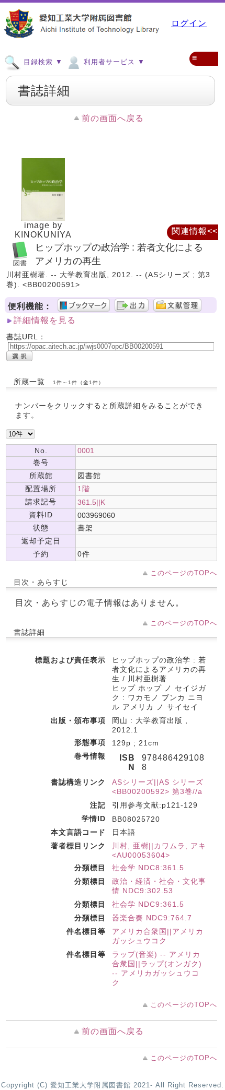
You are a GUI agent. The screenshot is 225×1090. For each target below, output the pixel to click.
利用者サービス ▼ (113, 62)
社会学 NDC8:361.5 (148, 867)
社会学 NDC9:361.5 (148, 904)
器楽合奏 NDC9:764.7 (152, 918)
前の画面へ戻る (113, 118)
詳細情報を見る (45, 320)
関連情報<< (195, 231)
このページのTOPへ (183, 573)
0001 (85, 450)
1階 (83, 488)
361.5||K (91, 502)
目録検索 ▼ (42, 62)
